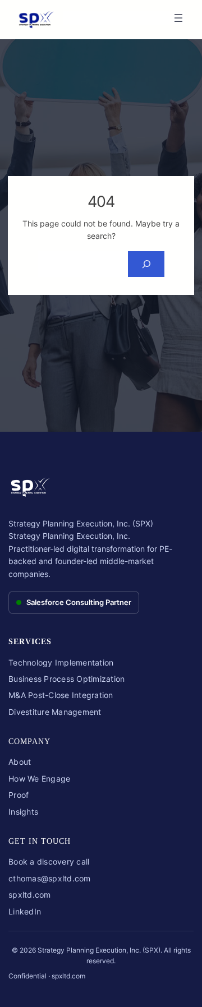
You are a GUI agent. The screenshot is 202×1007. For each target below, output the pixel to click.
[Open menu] (178, 18)
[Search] (146, 264)
